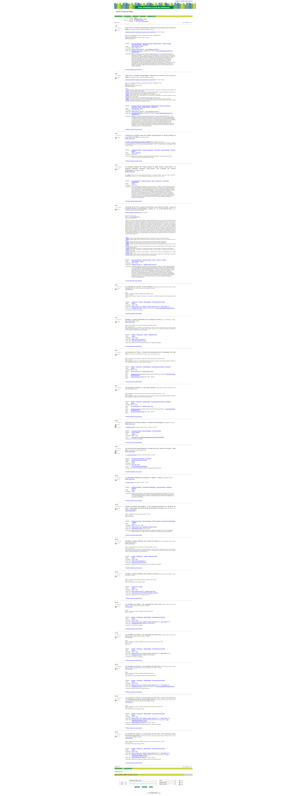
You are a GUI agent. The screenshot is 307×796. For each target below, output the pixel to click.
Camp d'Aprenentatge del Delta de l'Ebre (164, 308)
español (182, 1)
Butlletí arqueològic (131, 427)
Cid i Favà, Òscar (129, 289)
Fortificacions (154, 107)
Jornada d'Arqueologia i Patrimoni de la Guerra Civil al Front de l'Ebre (140, 32)
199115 (127, 100)
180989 (127, 254)
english (186, 1)
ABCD (155, 793)
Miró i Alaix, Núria (136, 464)
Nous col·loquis (130, 482)
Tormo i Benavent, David (151, 49)
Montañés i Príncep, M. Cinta (150, 526)
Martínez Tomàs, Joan (137, 49)
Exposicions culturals (137, 521)
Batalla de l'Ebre (157, 43)
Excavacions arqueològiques (138, 458)
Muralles (141, 302)
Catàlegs (134, 522)
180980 (127, 238)
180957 (128, 175)
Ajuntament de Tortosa (137, 308)
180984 (127, 243)
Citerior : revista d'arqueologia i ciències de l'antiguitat (138, 141)
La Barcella (135, 217)
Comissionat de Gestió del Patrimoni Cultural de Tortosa (145, 592)
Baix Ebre (138, 152)
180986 (127, 248)
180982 (127, 241)
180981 (127, 239)
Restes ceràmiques (146, 521)
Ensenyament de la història (158, 302)
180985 (127, 246)
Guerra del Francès (136, 181)
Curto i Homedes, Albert (130, 510)
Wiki (159, 793)
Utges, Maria (164, 306)
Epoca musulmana (165, 150)
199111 (127, 94)
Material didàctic (147, 302)
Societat (164, 259)
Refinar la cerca (139, 20)
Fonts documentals (156, 431)
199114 (127, 98)
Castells (145, 334)
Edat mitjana (157, 150)
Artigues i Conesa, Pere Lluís (149, 306)
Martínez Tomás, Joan (130, 138)
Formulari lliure (189, 774)
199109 (127, 89)
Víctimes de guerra (166, 43)
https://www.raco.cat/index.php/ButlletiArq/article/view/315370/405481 (148, 437)
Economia (158, 259)
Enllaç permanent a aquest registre (134, 69)
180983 (127, 242)
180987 (127, 249)
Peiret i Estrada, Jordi (137, 591)
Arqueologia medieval (137, 150)
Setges (153, 181)
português (177, 1)
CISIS (152, 793)
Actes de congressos (136, 43)
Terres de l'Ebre (135, 46)
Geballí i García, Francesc (138, 339)
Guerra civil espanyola (147, 43)
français (190, 1)
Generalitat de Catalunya (137, 50)
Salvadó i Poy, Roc (136, 264)
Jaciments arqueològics (147, 150)
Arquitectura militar (152, 334)
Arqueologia (145, 44)
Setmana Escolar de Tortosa (137, 376)
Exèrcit (139, 107)
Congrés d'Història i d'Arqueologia (132, 212)
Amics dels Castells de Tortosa (139, 340)
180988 (127, 251)
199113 (127, 97)
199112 (127, 95)
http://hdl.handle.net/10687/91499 (139, 466)
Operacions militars (145, 181)
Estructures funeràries (137, 44)
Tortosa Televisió (135, 432)
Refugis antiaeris (146, 107)
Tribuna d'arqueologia (131, 455)
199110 (127, 92)
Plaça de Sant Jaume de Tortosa (139, 460)
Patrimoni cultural (146, 105)
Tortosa (141, 46)
